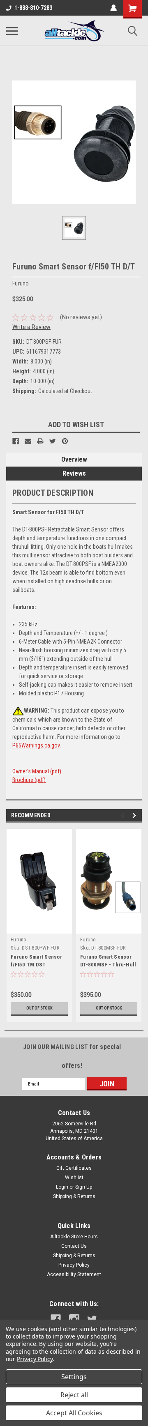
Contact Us (74, 1246)
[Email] (28, 441)
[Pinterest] (65, 441)
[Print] (40, 441)
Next (135, 815)
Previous (124, 815)
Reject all (74, 1394)
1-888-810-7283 (33, 8)
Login (62, 1187)
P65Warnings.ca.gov (36, 745)
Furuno (19, 939)
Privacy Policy (74, 1265)
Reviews (74, 473)
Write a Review (31, 327)
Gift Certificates (74, 1168)
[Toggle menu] (12, 31)
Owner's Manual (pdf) (36, 771)
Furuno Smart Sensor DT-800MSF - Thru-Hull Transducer (108, 964)
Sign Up (83, 1187)
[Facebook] (15, 441)
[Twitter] (52, 441)
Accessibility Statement (74, 1274)
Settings (74, 1376)
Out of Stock (39, 1008)
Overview (74, 459)
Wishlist (74, 1177)
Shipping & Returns (74, 1196)
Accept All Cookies (74, 1412)
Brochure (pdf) (29, 780)
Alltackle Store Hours (74, 1237)
